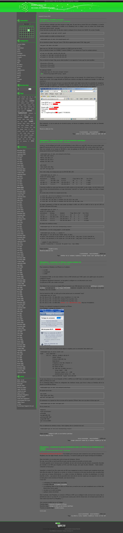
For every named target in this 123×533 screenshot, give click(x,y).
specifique (97, 255)
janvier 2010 (20, 256)
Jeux (18, 59)
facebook (30, 106)
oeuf (34, 127)
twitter (25, 137)
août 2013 (19, 176)
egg (18, 106)
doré (33, 104)
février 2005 (20, 363)
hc (35, 113)
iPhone (19, 73)
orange (21, 129)
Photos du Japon (21, 387)
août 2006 (19, 332)
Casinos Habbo (21, 44)
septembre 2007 (21, 307)
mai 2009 (19, 270)
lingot (32, 119)
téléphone (30, 137)
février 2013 (20, 187)
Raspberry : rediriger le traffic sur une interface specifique (63, 140)
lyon (18, 121)
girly (25, 108)
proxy (83, 133)
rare (27, 131)
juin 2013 (19, 180)
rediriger (84, 255)
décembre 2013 (21, 169)
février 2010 (20, 254)
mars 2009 (20, 274)
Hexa (18, 81)
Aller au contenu (49, 1)
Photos (19, 75)
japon (24, 119)
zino (32, 141)
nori (22, 127)
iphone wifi (78, 440)
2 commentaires (84, 253)
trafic (99, 133)
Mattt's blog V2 (38, 5)
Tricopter (19, 79)
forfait (19, 108)
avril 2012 (19, 206)
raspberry (91, 440)
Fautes (19, 68)
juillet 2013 (20, 178)
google (32, 108)
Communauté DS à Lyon (23, 400)
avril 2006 (19, 337)
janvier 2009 (20, 278)
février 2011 (20, 232)
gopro (19, 110)
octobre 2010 (20, 239)
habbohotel (22, 113)
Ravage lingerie (21, 396)
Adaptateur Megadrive (23, 395)
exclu (25, 106)
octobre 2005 (20, 348)
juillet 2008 (20, 289)
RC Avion (19, 66)
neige (32, 125)
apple (19, 98)
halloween (31, 113)
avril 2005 (19, 359)
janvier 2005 (20, 365)
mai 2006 (19, 335)
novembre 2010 (21, 237)
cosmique (20, 104)
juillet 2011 (20, 222)
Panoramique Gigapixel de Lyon (25, 406)
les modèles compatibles (60, 484)
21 (27, 96)
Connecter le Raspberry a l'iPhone (58, 504)
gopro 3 (23, 110)
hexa (29, 115)
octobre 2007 (20, 306)
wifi (105, 133)
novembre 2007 (21, 304)
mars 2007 (20, 319)
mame (25, 121)
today (18, 49)
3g (72, 515)
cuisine (24, 104)
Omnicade (20, 383)
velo (23, 138)
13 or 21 (23, 96)
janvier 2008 (20, 300)
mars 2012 (20, 208)
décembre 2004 (21, 367)
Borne (18, 46)
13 (19, 96)
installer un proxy (53, 248)
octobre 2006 (20, 328)
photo (26, 129)
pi (80, 133)
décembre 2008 (21, 280)
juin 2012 (19, 202)
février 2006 (20, 341)
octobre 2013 (20, 172)
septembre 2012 (21, 196)
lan (67, 255)
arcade (23, 98)
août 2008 (19, 287)
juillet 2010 (20, 245)
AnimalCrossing (21, 55)
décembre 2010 (21, 235)
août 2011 (19, 220)
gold (29, 108)
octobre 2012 (20, 195)
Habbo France (20, 402)
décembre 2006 (21, 324)
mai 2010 (19, 248)
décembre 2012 (21, 191)
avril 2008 (19, 295)
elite (22, 106)
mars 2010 (20, 252)
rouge (25, 133)
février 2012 (20, 209)
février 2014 (20, 165)
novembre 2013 (21, 170)
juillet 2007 (20, 311)
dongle (73, 440)
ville (30, 138)
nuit (31, 127)
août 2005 (19, 352)
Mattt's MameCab (21, 382)
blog (22, 101)
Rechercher (24, 85)
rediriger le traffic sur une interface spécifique (60, 433)
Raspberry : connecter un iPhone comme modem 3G (61, 262)
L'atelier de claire (21, 391)
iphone (78, 133)
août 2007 (19, 309)
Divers (19, 51)
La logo (19, 404)
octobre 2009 (20, 261)
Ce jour (19, 72)
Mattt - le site (20, 380)
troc (18, 137)
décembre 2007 (21, 302)
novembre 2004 (21, 369)
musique (27, 125)
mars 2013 (20, 185)
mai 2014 (19, 159)
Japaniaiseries (21, 70)
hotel (26, 117)
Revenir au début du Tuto (46, 129)
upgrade (19, 138)
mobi (19, 125)
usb (105, 440)
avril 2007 (19, 317)
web (102, 133)
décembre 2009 (21, 258)
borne (26, 101)
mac (22, 121)
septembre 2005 (21, 350)
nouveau (26, 127)
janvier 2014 (20, 167)
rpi (102, 440)
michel (28, 123)
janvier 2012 (20, 211)
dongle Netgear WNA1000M (62, 288)
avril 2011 (19, 228)
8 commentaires (84, 132)
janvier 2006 (20, 343)
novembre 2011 (21, 215)
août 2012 (19, 198)
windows (25, 141)
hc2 (18, 115)
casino (32, 101)
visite (33, 138)
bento (19, 101)
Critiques (19, 57)
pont (23, 131)
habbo (29, 111)
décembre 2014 (21, 150)
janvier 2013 (20, 189)
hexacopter (20, 117)
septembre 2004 (21, 372)
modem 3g (84, 440)
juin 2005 (19, 356)
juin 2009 (19, 269)
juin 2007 (19, 313)
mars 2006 (20, 339)
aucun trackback (94, 132)
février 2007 (20, 320)
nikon (19, 127)
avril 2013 (19, 183)
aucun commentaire (83, 438)
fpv (22, 108)
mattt (31, 121)
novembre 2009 (21, 259)
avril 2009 (19, 272)
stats (33, 133)
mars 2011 (20, 230)
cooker (27, 102)
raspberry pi (94, 133)
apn (35, 96)
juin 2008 (19, 291)
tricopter (26, 135)
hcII (21, 115)
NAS (18, 77)
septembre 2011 (21, 219)
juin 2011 (19, 224)
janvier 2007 (20, 322)
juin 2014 (19, 158)
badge (31, 98)
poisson (19, 131)
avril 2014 (19, 161)
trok (21, 137)
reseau (88, 255)
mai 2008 (19, 293)
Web (18, 62)
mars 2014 (20, 163)
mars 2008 (20, 296)
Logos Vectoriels (21, 389)
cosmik (32, 102)
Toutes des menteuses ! (23, 398)
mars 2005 (20, 361)
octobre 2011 (20, 217)
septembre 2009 (21, 263)
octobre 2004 (20, 370)
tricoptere (31, 135)
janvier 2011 (20, 233)
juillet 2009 (20, 267)
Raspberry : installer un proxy (52, 20)
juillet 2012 (20, 200)
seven (29, 133)
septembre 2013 (21, 174)
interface (63, 255)
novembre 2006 (21, 326)
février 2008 (20, 298)
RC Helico (19, 64)
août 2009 (19, 265)
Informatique (67, 21)
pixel (32, 129)
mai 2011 (19, 226)
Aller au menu (58, 1)
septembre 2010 (21, 241)
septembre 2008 (21, 285)
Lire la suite (43, 511)
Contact (76, 1)
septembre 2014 (21, 154)
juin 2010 (19, 246)
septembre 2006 (21, 330)
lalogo (28, 119)
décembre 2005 (21, 345)
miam (24, 123)
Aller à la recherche (68, 1)
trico (22, 135)
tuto (102, 515)
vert (27, 138)
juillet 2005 (20, 354)
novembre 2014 (21, 152)
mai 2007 (19, 315)
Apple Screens (21, 393)
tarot (18, 135)
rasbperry (87, 133)
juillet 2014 (20, 156)
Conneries (19, 53)
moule (22, 125)
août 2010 (19, 243)
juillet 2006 (20, 333)
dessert (29, 104)
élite (18, 143)
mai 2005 (19, 357)
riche (21, 133)
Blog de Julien (21, 385)
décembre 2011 (21, 213)
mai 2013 (19, 182)
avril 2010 (19, 250)
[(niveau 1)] (17, 96)
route (92, 255)
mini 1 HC (33, 123)
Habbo (19, 61)
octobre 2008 (20, 283)
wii (20, 141)
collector (22, 102)
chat (18, 102)
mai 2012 (19, 204)
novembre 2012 (21, 193)
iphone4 (19, 119)
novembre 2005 (21, 346)
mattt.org (19, 123)
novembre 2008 (21, 282)
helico (25, 115)
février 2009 (20, 276)
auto (27, 98)
